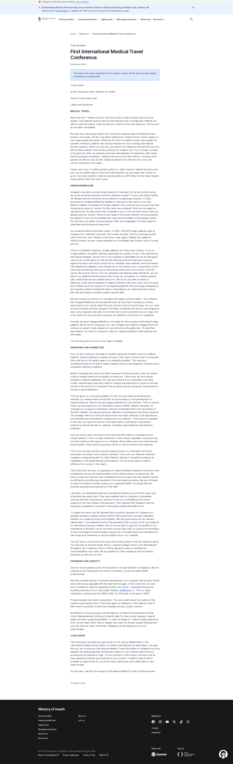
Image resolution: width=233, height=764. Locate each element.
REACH (103, 755)
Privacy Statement (71, 755)
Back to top (79, 683)
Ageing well (43, 725)
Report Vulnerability (47, 755)
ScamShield (61, 10)
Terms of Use (89, 755)
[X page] (174, 721)
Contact (155, 728)
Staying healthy (45, 716)
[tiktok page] (181, 721)
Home (73, 34)
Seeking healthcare (47, 720)
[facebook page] (153, 721)
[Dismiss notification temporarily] (193, 7)
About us (82, 716)
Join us (81, 720)
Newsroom (146, 19)
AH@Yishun (125, 590)
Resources (43, 738)
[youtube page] (167, 721)
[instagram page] (160, 721)
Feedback (156, 732)
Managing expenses (47, 729)
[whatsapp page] (188, 721)
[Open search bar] (191, 19)
